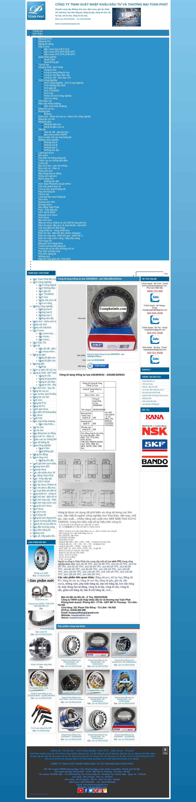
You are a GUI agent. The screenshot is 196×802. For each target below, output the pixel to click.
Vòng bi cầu (50, 70)
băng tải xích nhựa (47, 215)
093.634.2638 (155, 313)
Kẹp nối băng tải (46, 191)
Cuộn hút (43, 163)
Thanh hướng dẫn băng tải (52, 246)
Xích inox (49, 93)
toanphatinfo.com (42, 794)
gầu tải (118, 580)
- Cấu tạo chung (147, 384)
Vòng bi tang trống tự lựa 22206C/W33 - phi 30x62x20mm (97, 662)
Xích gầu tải (50, 88)
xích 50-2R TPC (93, 566)
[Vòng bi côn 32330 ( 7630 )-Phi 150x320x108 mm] (41, 601)
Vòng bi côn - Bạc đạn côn (57, 77)
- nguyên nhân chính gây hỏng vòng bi (154, 395)
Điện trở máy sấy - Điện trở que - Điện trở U (60, 235)
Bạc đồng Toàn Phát (48, 207)
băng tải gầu (106, 580)
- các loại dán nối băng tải (150, 404)
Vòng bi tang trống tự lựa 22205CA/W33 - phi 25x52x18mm (71, 662)
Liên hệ (36, 269)
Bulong (47, 114)
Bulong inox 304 (46, 202)
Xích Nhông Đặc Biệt (54, 85)
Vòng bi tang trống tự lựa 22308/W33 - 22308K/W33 (71, 736)
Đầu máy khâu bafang (49, 103)
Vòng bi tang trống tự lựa (56, 72)
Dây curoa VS (41, 632)
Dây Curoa (43, 46)
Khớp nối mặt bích (47, 176)
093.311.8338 (155, 352)
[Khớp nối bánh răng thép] (41, 662)
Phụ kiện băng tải (47, 254)
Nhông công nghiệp (48, 140)
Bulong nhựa (45, 204)
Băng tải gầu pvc (52, 124)
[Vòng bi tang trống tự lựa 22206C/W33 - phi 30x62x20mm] (98, 644)
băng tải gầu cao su (54, 127)
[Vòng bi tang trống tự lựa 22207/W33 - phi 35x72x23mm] (71, 682)
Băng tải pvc (102, 577)
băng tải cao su (71, 580)
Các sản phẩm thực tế (49, 186)
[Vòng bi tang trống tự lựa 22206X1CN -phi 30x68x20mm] (124, 644)
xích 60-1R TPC (110, 566)
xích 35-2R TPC (102, 564)
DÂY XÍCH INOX (47, 212)
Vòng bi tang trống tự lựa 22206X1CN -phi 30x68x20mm (124, 661)
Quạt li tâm (49, 59)
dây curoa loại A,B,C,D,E (56, 49)
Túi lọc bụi (43, 64)
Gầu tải (42, 129)
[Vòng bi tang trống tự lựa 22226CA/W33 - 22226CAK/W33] (41, 691)
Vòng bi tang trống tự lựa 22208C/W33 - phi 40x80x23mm (97, 699)
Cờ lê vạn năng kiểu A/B (41, 728)
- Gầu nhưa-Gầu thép (148, 401)
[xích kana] (155, 420)
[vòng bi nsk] (155, 434)
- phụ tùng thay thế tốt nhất (150, 392)
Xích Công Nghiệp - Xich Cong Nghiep (64, 83)
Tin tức (36, 267)
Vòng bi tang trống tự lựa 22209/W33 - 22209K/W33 (124, 736)
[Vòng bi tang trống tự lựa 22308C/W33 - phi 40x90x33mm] (124, 682)
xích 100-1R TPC (107, 569)
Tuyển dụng (39, 264)
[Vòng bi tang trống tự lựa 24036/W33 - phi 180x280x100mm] (112, 350)
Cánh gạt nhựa (46, 153)
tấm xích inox (45, 220)
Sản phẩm (38, 36)
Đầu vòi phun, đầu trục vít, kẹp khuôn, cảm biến (62, 225)
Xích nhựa (43, 217)
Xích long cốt (45, 241)
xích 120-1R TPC (72, 572)
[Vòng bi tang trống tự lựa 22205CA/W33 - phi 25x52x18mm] (71, 644)
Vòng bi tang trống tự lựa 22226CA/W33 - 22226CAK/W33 (41, 694)
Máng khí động (45, 44)
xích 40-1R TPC (119, 564)
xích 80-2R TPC (89, 569)
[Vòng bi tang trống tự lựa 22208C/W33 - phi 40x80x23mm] (98, 682)
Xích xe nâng (50, 98)
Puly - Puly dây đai (47, 210)
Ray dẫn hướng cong (49, 251)
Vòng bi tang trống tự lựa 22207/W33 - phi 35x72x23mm (71, 698)
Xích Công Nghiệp (47, 80)
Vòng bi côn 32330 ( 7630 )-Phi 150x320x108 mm (41, 605)
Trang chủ (38, 31)
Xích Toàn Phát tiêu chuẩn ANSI (54, 184)
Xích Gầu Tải (45, 101)
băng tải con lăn (89, 580)
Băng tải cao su (46, 108)
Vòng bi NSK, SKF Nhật (50, 67)
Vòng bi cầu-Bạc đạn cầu (57, 75)
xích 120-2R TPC (91, 572)
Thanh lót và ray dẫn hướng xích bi (56, 248)
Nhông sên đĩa (51, 150)
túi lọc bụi (116, 577)
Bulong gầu (44, 111)
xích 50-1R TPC (75, 566)
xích (108, 589)
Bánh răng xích (46, 178)
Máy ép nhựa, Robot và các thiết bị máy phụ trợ (62, 222)
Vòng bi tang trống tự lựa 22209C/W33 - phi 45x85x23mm (97, 736)
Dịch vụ (36, 261)
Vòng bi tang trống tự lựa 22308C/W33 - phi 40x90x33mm (124, 699)
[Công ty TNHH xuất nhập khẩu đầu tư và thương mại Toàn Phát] (36, 19)
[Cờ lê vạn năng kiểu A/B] (41, 725)
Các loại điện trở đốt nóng (51, 228)
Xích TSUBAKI (51, 90)
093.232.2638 (155, 333)
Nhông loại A (50, 142)
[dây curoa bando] (155, 466)
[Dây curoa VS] (41, 629)
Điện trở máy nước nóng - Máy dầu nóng (59, 238)
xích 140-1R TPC (110, 572)
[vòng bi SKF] (155, 451)
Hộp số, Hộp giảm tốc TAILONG (54, 259)
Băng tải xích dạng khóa (50, 243)
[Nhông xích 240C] (41, 570)
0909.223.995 (155, 291)
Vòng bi (62, 512)
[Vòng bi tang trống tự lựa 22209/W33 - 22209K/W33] (124, 719)
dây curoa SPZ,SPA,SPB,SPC (59, 52)
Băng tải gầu (44, 121)
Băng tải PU (44, 41)
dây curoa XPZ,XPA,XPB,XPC (59, 54)
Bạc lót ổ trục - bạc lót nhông (52, 165)
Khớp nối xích (45, 171)
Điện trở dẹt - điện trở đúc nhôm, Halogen (59, 233)
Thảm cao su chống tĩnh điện (53, 160)
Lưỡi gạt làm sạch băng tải (52, 197)
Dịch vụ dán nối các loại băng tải (54, 137)
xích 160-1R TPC (72, 574)
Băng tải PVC (45, 39)
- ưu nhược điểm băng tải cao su (152, 390)
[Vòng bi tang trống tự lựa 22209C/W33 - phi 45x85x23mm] (98, 719)
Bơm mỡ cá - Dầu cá (49, 168)
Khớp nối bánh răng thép (41, 664)
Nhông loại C (51, 147)
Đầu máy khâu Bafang (55, 106)
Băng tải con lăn (46, 119)
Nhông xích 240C (41, 573)
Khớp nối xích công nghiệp (57, 96)
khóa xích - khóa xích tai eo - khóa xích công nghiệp (64, 116)
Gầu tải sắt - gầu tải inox (56, 132)
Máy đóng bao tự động (49, 173)
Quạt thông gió (51, 62)
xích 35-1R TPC (84, 564)
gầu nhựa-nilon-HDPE (55, 134)
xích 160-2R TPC (91, 574)
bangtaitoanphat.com (78, 618)
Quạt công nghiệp (47, 57)
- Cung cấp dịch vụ (148, 381)
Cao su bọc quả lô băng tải (52, 189)
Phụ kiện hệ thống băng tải (52, 158)
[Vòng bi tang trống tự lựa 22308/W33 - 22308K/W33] (71, 719)
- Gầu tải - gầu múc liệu (149, 387)
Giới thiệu (38, 33)
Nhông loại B (50, 145)
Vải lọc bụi (43, 194)
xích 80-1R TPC (72, 569)
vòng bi (68, 527)
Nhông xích (44, 256)
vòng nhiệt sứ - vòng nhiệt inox (54, 230)
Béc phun (43, 155)
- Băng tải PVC (146, 398)
